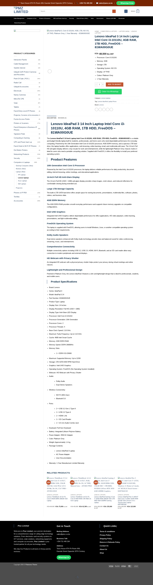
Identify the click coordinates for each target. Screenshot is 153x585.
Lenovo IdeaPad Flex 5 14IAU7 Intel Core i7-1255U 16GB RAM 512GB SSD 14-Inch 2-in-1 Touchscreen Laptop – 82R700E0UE (128, 500)
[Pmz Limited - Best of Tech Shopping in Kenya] (25, 11)
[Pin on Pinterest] (107, 109)
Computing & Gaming (22, 138)
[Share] (14, 572)
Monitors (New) (21, 169)
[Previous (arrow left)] (2, 581)
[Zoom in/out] (2, 572)
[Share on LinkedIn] (111, 109)
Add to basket (114, 84)
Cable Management (19, 18)
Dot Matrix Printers (21, 150)
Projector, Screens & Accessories (26, 115)
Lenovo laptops (23, 178)
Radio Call (17, 83)
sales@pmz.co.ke (106, 3)
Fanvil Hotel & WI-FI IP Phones (25, 146)
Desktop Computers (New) (24, 166)
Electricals (122, 18)
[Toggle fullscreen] (8, 572)
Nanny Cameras (20, 95)
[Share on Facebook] (96, 109)
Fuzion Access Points (22, 119)
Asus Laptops (22, 181)
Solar (92, 18)
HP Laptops (22, 175)
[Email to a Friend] (104, 109)
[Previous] (47, 495)
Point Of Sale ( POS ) (82, 18)
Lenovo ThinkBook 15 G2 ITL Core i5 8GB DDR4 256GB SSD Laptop (57, 498)
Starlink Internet (19, 68)
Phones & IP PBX (111, 18)
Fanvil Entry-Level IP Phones (24, 111)
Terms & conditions (108, 531)
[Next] (139, 495)
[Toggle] (38, 162)
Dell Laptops (22, 184)
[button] (126, 11)
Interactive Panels (20, 60)
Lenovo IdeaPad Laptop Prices (107, 101)
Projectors (19, 188)
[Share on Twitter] (100, 109)
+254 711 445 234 (85, 3)
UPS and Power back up (60, 18)
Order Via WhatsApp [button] (110, 91)
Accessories (100, 18)
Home (97, 31)
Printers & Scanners (44, 18)
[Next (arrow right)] (8, 581)
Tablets (16, 107)
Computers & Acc (32, 18)
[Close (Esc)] (20, 572)
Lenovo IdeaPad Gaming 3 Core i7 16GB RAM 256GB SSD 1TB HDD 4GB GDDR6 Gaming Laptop (104, 499)
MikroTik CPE (19, 99)
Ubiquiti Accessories (21, 87)
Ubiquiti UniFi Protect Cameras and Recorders (25, 73)
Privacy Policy (105, 535)
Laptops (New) (20, 172)
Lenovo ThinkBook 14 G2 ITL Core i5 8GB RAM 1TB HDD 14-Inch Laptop (81, 498)
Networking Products (20, 22)
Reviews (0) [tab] (62, 118)
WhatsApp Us (63, 557)
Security (71, 18)
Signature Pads (19, 134)
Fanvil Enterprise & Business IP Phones (25, 128)
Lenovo (101, 105)
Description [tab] (51, 118)
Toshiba (16, 197)
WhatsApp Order (127, 3)
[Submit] (114, 11)
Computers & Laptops (22, 162)
